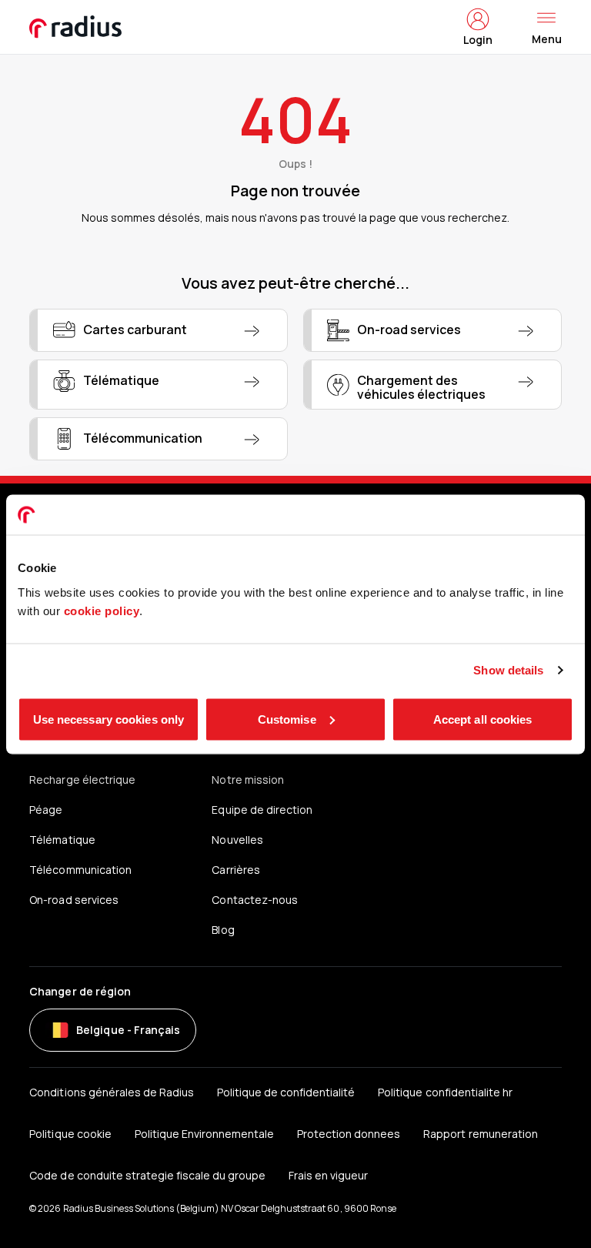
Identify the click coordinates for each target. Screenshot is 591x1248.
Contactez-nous (254, 899)
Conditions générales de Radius (111, 1092)
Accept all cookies (483, 718)
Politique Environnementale (204, 1133)
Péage (45, 809)
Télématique (62, 839)
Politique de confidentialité (286, 1092)
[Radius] (76, 26)
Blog (223, 929)
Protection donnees (348, 1133)
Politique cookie (70, 1133)
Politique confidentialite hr (445, 1092)
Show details (508, 670)
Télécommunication (80, 869)
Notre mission (247, 779)
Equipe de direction (262, 809)
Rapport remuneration (480, 1133)
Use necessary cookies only (109, 718)
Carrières (235, 869)
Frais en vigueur (328, 1175)
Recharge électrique (82, 779)
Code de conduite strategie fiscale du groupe (147, 1175)
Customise (287, 718)
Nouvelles (237, 839)
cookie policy (102, 610)
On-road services (73, 899)
